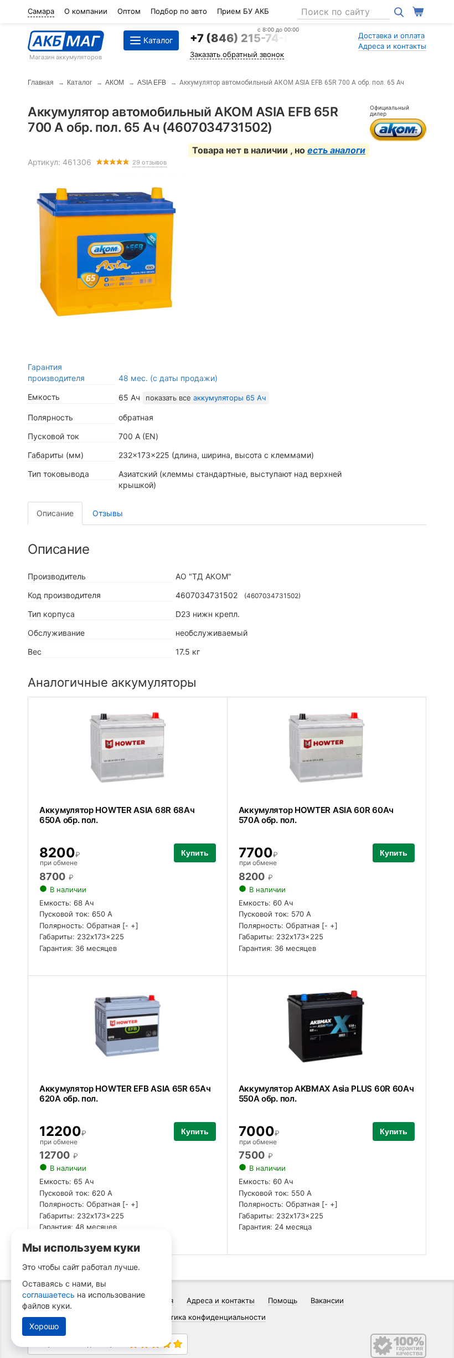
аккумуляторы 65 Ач (229, 397)
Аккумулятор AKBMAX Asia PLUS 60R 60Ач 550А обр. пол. (326, 1093)
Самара (41, 11)
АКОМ (114, 82)
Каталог (79, 82)
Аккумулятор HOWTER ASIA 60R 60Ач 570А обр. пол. (316, 815)
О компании (85, 11)
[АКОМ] (398, 128)
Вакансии (327, 1300)
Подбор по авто (179, 11)
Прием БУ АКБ (243, 11)
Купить (195, 852)
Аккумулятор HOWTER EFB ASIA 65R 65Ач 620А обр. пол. (124, 1093)
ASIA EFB (151, 82)
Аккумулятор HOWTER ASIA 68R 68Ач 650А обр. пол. (116, 815)
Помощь (282, 1300)
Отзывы (107, 513)
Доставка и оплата (391, 35)
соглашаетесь (48, 1294)
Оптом (129, 11)
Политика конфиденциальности (209, 1317)
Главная (41, 82)
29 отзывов (149, 162)
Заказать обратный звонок (237, 54)
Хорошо (44, 1326)
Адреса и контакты (392, 46)
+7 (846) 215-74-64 (244, 38)
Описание (55, 513)
